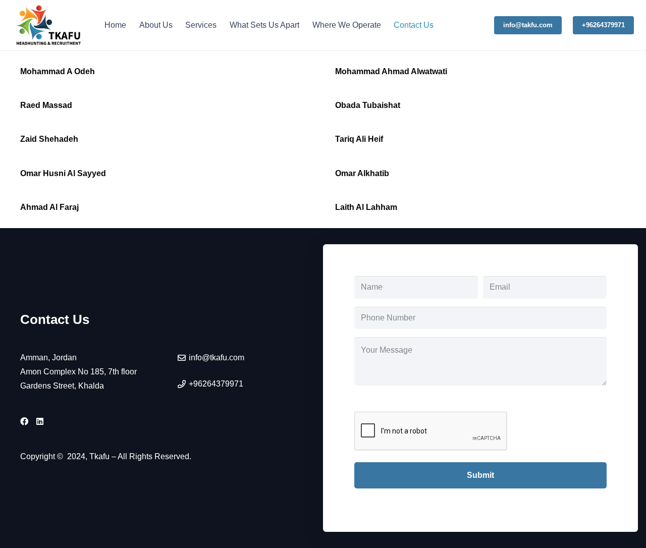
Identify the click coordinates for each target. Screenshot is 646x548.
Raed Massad (46, 105)
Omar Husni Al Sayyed (63, 173)
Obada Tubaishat (367, 105)
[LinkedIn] (39, 421)
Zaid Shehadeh (49, 139)
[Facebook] (24, 421)
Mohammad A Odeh (57, 71)
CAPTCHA (374, 400)
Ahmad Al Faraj (49, 207)
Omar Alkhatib (362, 173)
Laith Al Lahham (366, 207)
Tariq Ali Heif (359, 139)
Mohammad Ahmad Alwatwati (391, 71)
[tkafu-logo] (49, 25)
